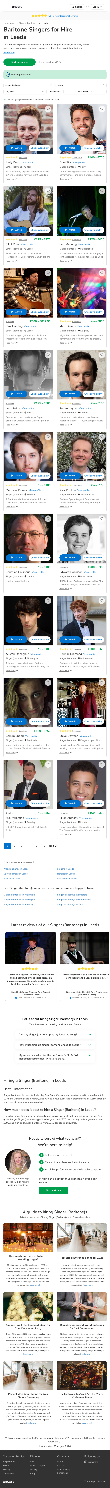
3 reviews (23, 157)
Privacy (6, 1469)
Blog (32, 1473)
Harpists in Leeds (66, 873)
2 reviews (23, 239)
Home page (9, 23)
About (60, 1461)
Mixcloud (102, 1481)
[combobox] (28, 85)
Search (78, 6)
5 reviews (76, 239)
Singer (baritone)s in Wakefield (19, 894)
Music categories (38, 1465)
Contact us (8, 1473)
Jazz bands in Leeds (67, 878)
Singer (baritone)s (28, 23)
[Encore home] (17, 7)
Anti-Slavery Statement (63, 1471)
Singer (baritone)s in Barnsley (18, 904)
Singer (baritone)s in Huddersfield (74, 899)
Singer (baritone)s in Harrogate (19, 899)
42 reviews (77, 157)
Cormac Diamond (29, 992)
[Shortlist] (87, 6)
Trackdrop (89, 1481)
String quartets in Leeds (15, 873)
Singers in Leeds (65, 868)
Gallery (33, 1469)
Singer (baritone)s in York (70, 904)
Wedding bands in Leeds (16, 868)
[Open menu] (8, 6)
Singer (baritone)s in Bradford (72, 894)
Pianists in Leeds (11, 878)
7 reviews (76, 649)
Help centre (8, 1461)
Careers (61, 1465)
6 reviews (76, 321)
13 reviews (77, 485)
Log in (96, 6)
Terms (6, 1465)
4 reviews (23, 485)
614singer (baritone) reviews (63, 16)
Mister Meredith (83, 992)
